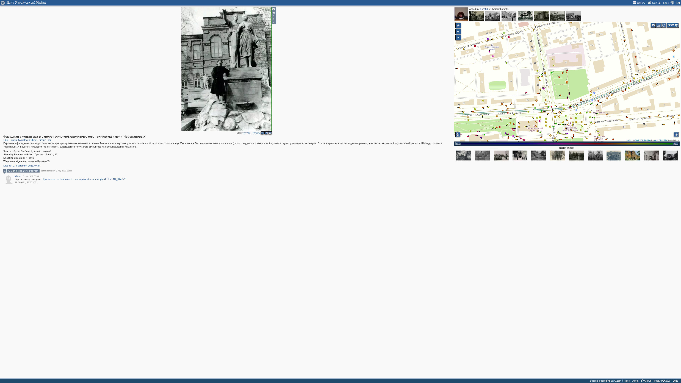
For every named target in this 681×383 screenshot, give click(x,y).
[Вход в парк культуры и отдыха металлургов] (525, 16)
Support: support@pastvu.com (605, 380)
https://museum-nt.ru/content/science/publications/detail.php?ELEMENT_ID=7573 (84, 179)
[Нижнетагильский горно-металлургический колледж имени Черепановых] (538, 155)
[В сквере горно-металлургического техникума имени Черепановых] (482, 155)
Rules (627, 380)
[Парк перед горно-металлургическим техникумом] (576, 155)
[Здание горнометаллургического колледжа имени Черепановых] (632, 155)
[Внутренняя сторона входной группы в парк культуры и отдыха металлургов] (476, 16)
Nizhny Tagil (45, 140)
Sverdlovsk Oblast (27, 140)
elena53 (484, 9)
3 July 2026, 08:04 (31, 176)
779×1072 (255, 133)
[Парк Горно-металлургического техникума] (463, 155)
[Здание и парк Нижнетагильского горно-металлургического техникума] (614, 155)
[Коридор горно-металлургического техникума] (651, 155)
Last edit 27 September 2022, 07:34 (21, 165)
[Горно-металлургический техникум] (520, 155)
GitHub (647, 380)
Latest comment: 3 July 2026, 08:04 (56, 171)
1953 (5, 140)
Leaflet (629, 140)
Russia (13, 140)
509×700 (246, 133)
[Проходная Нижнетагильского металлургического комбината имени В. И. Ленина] (541, 16)
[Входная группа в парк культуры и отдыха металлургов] (492, 16)
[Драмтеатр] (670, 155)
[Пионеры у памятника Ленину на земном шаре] (557, 16)
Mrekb (18, 176)
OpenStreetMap (661, 140)
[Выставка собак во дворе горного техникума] (501, 155)
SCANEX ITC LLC (643, 140)
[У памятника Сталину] (573, 16)
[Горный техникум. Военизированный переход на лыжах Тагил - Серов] (557, 155)
